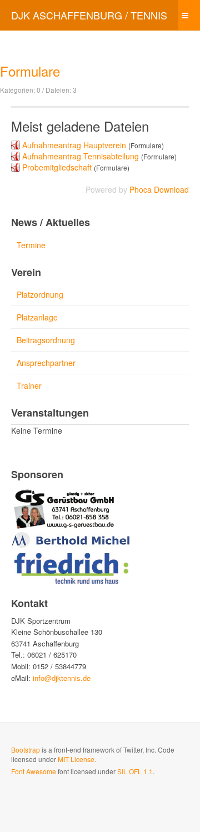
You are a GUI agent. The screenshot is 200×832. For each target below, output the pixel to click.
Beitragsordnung (46, 339)
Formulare (30, 71)
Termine (31, 244)
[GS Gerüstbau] (64, 507)
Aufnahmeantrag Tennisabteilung (80, 156)
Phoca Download (159, 189)
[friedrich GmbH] (71, 566)
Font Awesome (33, 771)
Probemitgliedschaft (57, 167)
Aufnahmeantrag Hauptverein (74, 145)
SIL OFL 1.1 (135, 771)
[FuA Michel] (71, 538)
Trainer (29, 385)
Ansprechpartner (46, 362)
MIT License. (77, 759)
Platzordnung (40, 294)
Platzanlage (37, 317)
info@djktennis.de (62, 678)
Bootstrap (25, 749)
